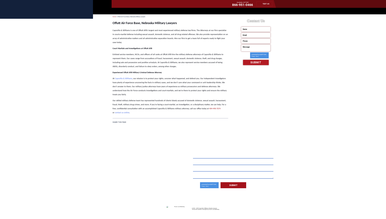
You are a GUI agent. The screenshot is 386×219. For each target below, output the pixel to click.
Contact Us (140, 187)
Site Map (129, 187)
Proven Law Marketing (214, 209)
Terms (257, 56)
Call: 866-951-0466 (127, 176)
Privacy (253, 56)
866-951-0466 (242, 4)
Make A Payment (140, 182)
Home (114, 16)
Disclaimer (118, 187)
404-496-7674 (215, 109)
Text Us (266, 4)
